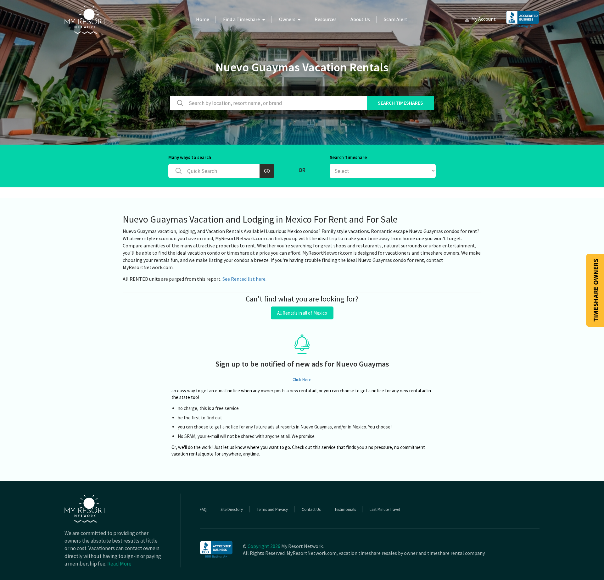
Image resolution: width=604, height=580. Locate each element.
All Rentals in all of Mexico (302, 313)
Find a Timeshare (241, 19)
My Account (483, 19)
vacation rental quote (192, 454)
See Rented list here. (244, 279)
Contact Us (311, 509)
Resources (326, 19)
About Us (360, 19)
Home (202, 19)
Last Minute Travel (385, 509)
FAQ (203, 509)
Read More (119, 563)
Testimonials (345, 509)
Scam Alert (395, 19)
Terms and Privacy (272, 509)
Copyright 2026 (264, 546)
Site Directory (232, 509)
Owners (287, 19)
